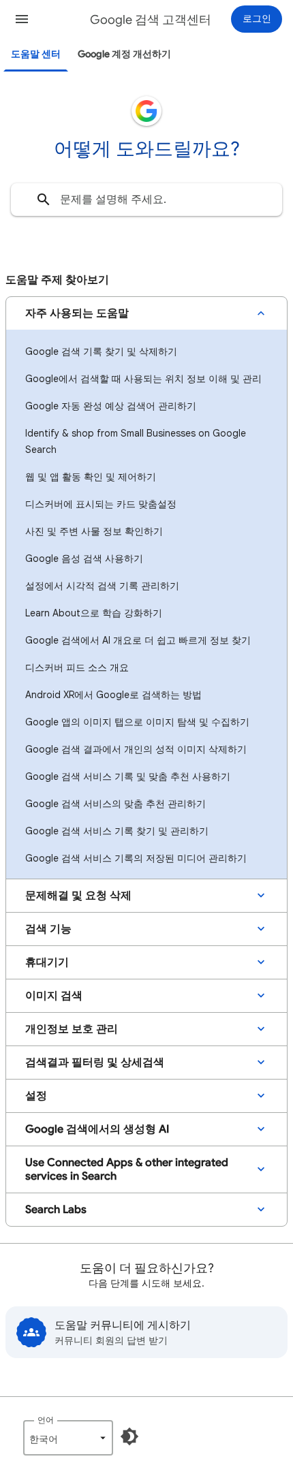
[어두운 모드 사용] (129, 1436)
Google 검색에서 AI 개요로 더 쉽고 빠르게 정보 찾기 (138, 640)
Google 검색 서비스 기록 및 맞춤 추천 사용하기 (127, 776)
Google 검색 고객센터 (150, 19)
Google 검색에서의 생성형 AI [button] (97, 1129)
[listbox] (68, 1438)
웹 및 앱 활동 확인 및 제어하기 (90, 477)
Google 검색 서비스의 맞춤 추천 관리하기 (115, 804)
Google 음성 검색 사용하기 (84, 558)
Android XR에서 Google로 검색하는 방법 (113, 695)
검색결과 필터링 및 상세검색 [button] (94, 1062)
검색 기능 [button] (48, 929)
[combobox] (146, 199)
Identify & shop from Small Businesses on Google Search (135, 441)
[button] (21, 19)
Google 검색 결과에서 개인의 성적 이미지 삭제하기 (136, 749)
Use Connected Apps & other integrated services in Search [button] (126, 1169)
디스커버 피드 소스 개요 (77, 667)
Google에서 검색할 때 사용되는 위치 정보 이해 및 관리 (143, 379)
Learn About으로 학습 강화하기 (93, 613)
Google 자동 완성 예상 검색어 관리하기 (110, 406)
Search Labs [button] (56, 1209)
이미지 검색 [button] (53, 996)
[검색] (43, 199)
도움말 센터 (36, 54)
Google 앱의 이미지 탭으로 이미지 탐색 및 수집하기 (137, 722)
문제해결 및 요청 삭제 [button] (78, 895)
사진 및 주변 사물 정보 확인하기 (94, 531)
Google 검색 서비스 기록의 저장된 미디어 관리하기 (136, 858)
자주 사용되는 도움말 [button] (77, 313)
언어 (45, 1420)
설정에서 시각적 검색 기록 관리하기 (102, 586)
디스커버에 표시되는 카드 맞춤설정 (100, 504)
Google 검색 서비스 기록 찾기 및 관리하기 (117, 831)
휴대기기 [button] (47, 962)
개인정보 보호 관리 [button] (71, 1029)
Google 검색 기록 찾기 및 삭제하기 (101, 351)
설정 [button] (36, 1096)
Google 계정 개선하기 (124, 54)
